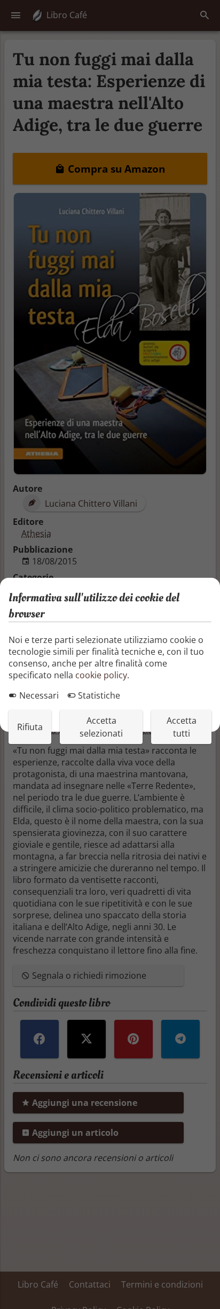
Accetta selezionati (101, 727)
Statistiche (98, 695)
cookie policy (101, 675)
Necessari (38, 695)
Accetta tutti (182, 727)
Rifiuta (30, 727)
